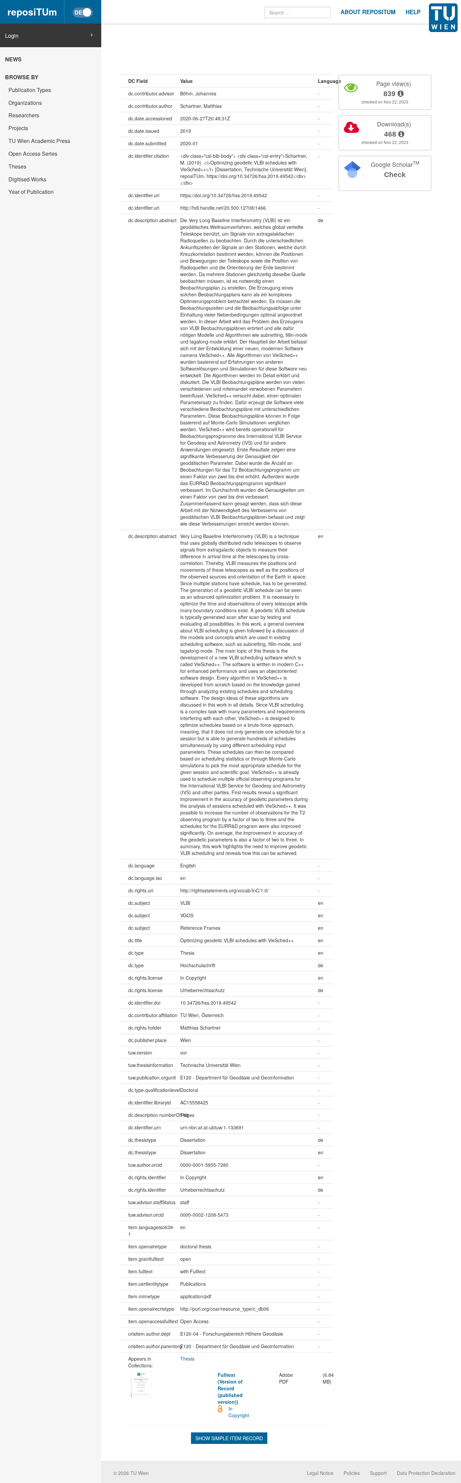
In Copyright (238, 1412)
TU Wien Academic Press (39, 141)
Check (395, 174)
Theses (17, 166)
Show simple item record (229, 1438)
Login (12, 35)
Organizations (25, 103)
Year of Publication (31, 192)
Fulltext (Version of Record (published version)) (230, 1388)
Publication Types (29, 90)
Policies (352, 1473)
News (13, 59)
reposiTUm (32, 12)
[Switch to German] (83, 12)
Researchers (23, 115)
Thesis (187, 1358)
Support (378, 1473)
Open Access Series (32, 153)
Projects (18, 128)
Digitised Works (27, 179)
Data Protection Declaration (426, 1473)
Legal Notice (320, 1473)
